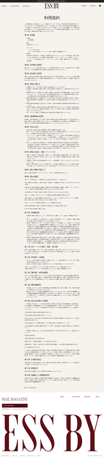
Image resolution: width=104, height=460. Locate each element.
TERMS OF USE (15, 455)
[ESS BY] (52, 6)
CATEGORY (26, 6)
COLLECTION (14, 6)
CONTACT (39, 455)
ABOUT (4, 6)
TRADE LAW (22, 455)
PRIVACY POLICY (30, 455)
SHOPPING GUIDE (5, 455)
